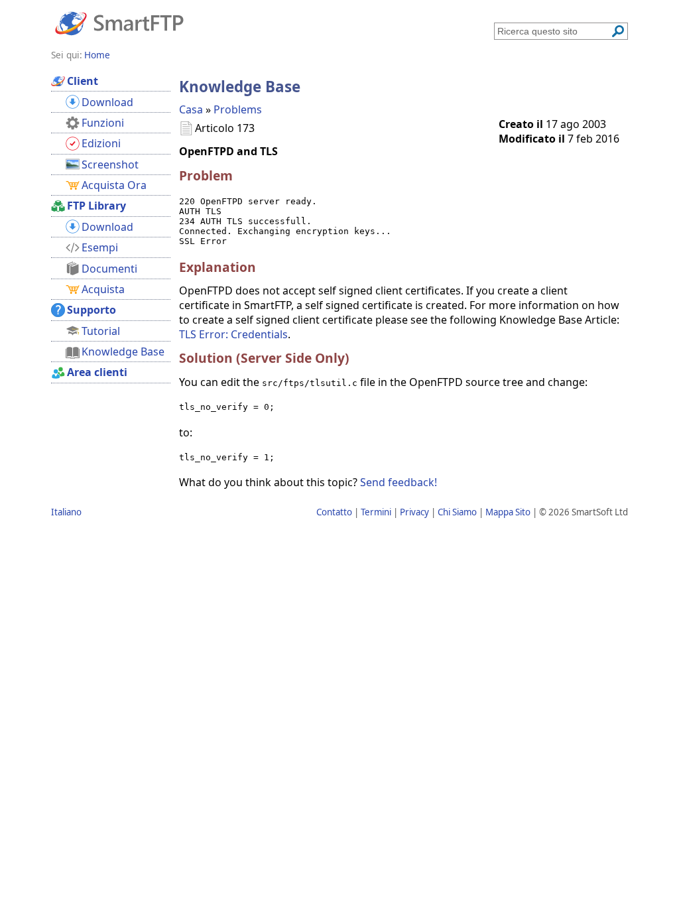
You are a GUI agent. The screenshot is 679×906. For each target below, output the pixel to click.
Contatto (334, 512)
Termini (376, 512)
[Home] (119, 22)
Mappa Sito (507, 512)
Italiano (66, 512)
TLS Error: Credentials (233, 334)
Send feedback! (398, 482)
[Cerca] (618, 31)
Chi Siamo (457, 512)
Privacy (414, 512)
